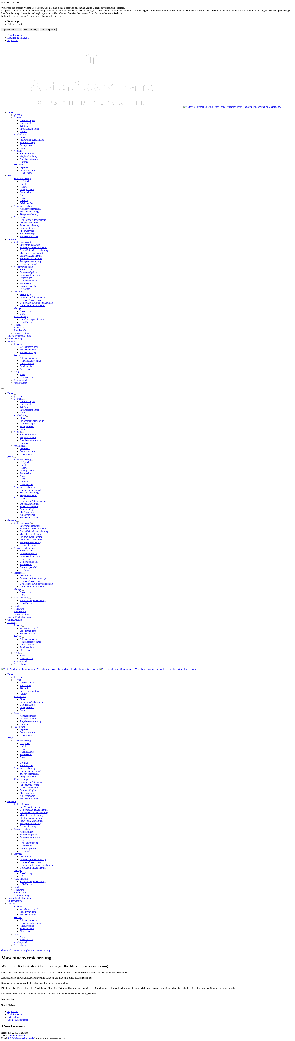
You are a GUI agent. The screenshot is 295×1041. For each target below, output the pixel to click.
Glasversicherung (28, 264)
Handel (17, 324)
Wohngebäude (27, 189)
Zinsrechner (25, 369)
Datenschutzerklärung (18, 37)
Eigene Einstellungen (11, 29)
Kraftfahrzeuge (21, 316)
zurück (5, 948)
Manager (18, 308)
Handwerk (19, 327)
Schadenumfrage (28, 352)
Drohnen (24, 200)
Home (10, 112)
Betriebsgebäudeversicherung (34, 247)
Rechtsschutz (26, 192)
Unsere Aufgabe (27, 120)
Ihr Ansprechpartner (29, 128)
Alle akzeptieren (48, 29)
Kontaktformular (28, 153)
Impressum (12, 40)
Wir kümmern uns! (29, 347)
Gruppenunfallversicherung (33, 305)
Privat (10, 175)
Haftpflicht (25, 181)
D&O (22, 313)
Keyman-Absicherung (30, 300)
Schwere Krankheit (29, 236)
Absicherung (26, 311)
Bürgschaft (25, 289)
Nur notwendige (31, 29)
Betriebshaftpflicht (28, 272)
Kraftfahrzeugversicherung (33, 319)
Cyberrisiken (26, 278)
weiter (289, 948)
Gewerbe (11, 239)
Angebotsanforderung (30, 159)
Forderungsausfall (28, 286)
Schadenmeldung (28, 349)
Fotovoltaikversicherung (31, 258)
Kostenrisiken (26, 269)
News (16, 371)
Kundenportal (20, 380)
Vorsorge (18, 291)
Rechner (18, 355)
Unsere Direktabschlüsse (19, 336)
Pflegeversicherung (29, 214)
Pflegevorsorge (27, 231)
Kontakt (17, 150)
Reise (22, 197)
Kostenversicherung (23, 266)
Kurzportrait (25, 123)
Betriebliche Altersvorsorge (33, 220)
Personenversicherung (24, 206)
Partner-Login (20, 382)
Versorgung (25, 294)
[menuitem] (150, 142)
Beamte (23, 148)
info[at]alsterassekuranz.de (21, 1038)
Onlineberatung (14, 338)
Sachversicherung (22, 178)
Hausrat (23, 186)
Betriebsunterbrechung (31, 275)
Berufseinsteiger (27, 142)
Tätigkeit (24, 126)
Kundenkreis (20, 134)
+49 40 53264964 (18, 1035)
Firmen (23, 137)
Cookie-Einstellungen (17, 1019)
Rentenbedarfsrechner (30, 360)
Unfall (23, 184)
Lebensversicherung (29, 222)
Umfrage (24, 162)
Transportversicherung (30, 261)
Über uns (18, 117)
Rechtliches (19, 164)
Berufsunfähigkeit (28, 228)
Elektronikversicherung (31, 255)
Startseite (18, 115)
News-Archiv (26, 377)
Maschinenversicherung (31, 253)
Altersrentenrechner (29, 358)
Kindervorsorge (27, 233)
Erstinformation (14, 35)
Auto (22, 195)
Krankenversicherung (30, 208)
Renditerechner (27, 366)
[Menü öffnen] (2, 388)
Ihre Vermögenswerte (30, 244)
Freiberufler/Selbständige (32, 139)
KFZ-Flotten (26, 322)
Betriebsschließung (29, 280)
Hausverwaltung (22, 333)
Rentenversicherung (29, 225)
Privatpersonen (27, 145)
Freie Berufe (20, 330)
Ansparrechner (27, 363)
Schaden (18, 344)
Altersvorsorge (21, 217)
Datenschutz (26, 173)
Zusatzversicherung (29, 211)
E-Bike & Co (26, 203)
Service (11, 341)
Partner (23, 131)
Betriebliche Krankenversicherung (36, 302)
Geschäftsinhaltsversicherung (34, 250)
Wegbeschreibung (28, 156)
